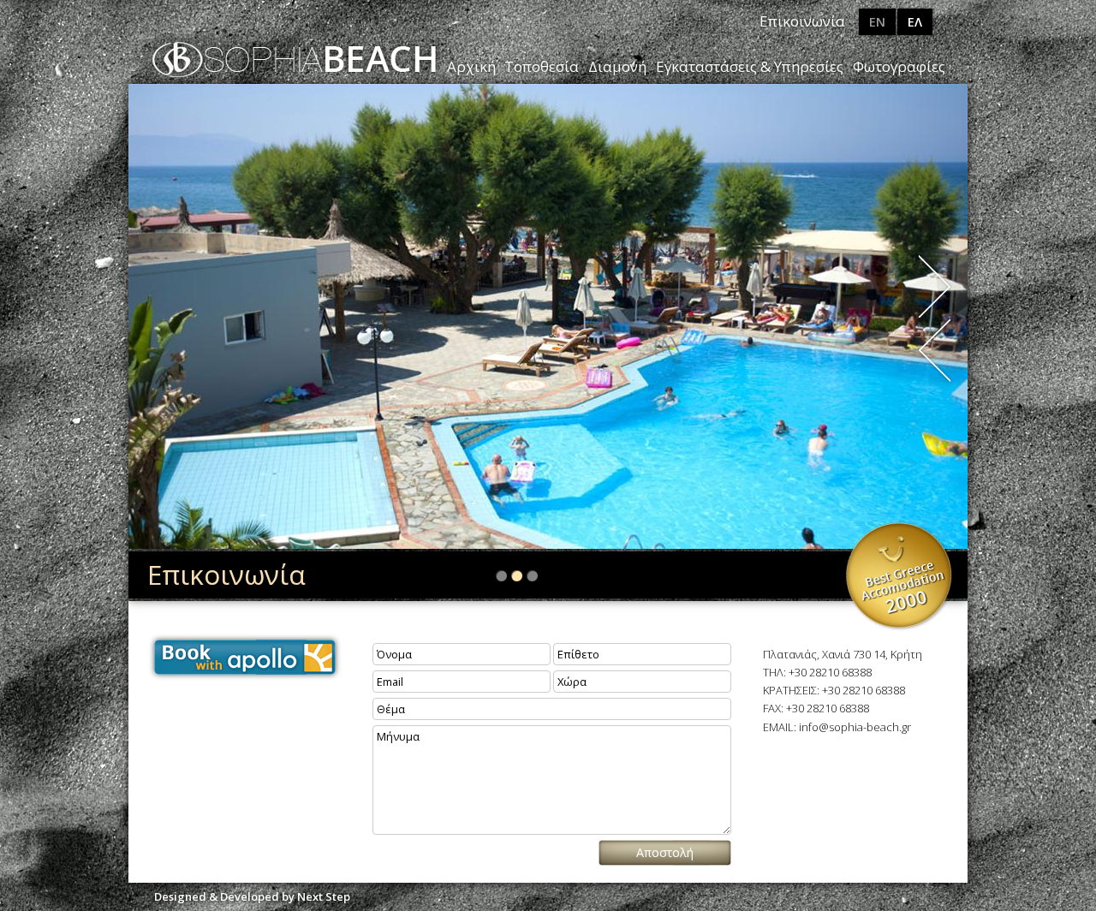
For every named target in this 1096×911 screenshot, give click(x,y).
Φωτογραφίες (899, 66)
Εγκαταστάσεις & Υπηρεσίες (749, 66)
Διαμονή (617, 66)
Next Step (323, 896)
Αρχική (471, 66)
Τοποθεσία (541, 66)
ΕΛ (915, 22)
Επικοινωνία (802, 21)
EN (877, 22)
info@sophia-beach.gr (855, 727)
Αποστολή (665, 852)
